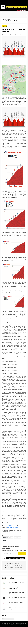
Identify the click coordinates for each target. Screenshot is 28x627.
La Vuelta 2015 (10, 558)
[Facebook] (10, 3)
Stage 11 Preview (20, 558)
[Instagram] (12, 3)
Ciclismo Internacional (12, 527)
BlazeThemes (21, 624)
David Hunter (7, 60)
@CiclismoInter (12, 525)
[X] (14, 3)
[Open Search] (26, 15)
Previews (5, 26)
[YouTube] (17, 3)
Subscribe (21, 553)
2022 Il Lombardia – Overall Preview (16, 582)
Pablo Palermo (6, 34)
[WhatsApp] (15, 3)
